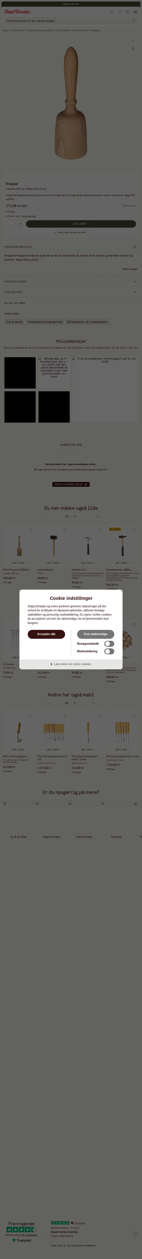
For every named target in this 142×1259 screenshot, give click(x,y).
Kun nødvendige (95, 634)
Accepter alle (46, 634)
